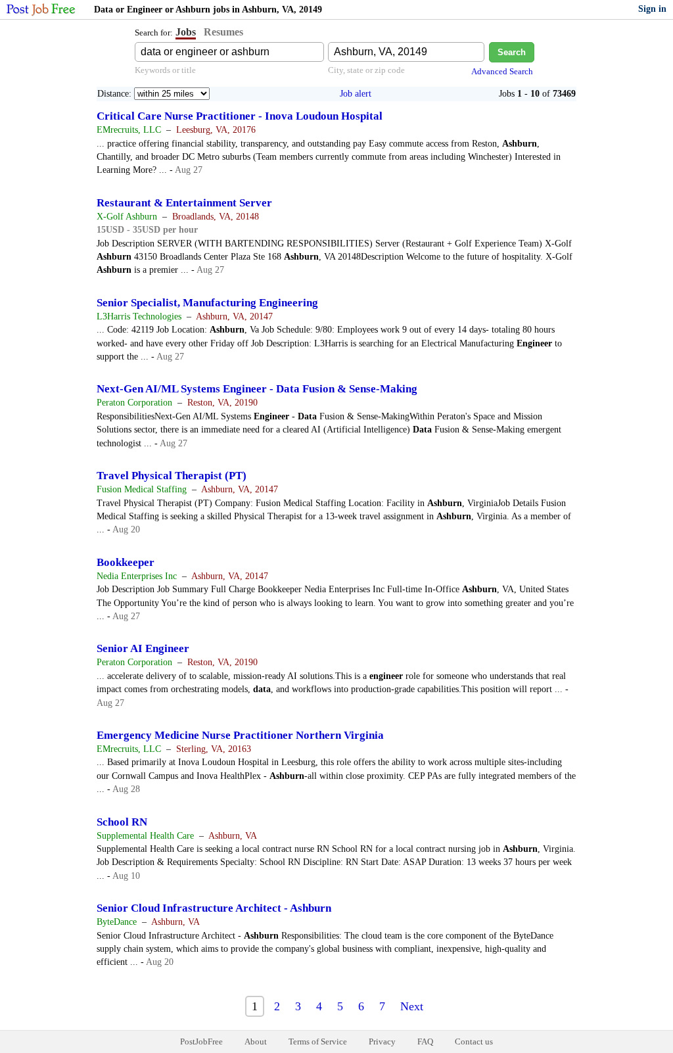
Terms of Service (318, 1041)
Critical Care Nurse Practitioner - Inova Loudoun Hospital (240, 116)
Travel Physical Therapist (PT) (171, 475)
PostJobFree (201, 1041)
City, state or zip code (366, 70)
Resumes (223, 31)
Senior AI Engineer (143, 648)
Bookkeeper (125, 562)
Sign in (652, 9)
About (255, 1041)
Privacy (382, 1041)
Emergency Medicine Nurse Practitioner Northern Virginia (240, 735)
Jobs (185, 31)
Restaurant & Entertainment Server (184, 203)
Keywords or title (165, 70)
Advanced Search (502, 71)
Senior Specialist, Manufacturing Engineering (207, 302)
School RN (122, 822)
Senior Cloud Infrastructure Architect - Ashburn (214, 908)
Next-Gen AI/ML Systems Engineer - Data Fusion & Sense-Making (257, 389)
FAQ (425, 1041)
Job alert (355, 94)
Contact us (474, 1041)
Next (411, 1006)
